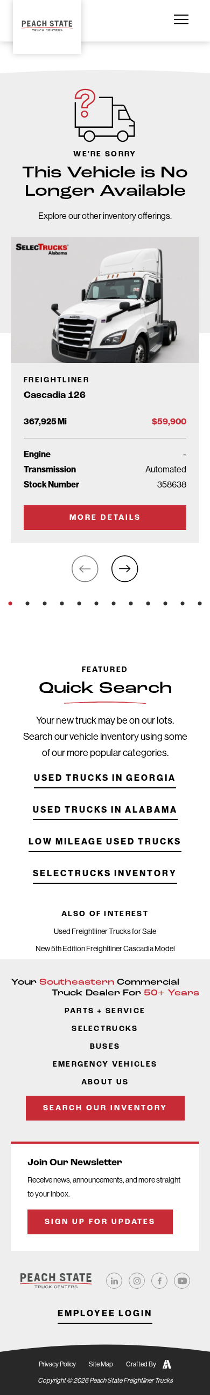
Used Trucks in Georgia (105, 778)
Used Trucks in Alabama (105, 810)
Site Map (101, 1364)
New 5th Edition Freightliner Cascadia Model (105, 948)
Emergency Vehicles (105, 1064)
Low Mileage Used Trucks (105, 842)
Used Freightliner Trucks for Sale (105, 931)
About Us (105, 1082)
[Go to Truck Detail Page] (105, 389)
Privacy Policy (57, 1364)
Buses (105, 1047)
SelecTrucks (105, 1029)
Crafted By (141, 1364)
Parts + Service (105, 1011)
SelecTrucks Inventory (105, 873)
